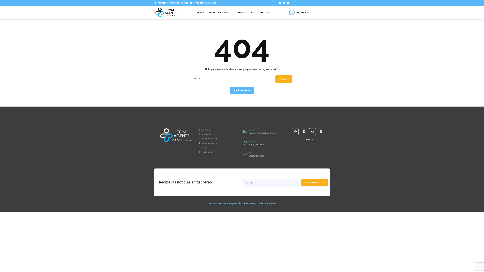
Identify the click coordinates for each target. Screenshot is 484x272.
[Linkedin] (284, 3)
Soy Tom (200, 12)
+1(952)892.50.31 (257, 144)
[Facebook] (280, 3)
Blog (252, 12)
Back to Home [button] (242, 90)
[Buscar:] (242, 78)
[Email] (245, 131)
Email (251, 130)
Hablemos (265, 12)
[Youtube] (288, 3)
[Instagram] (292, 3)
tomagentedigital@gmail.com (262, 133)
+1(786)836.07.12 (304, 12)
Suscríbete (311, 182)
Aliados (239, 12)
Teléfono (253, 141)
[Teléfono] (245, 143)
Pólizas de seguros (218, 12)
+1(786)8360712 (256, 156)
